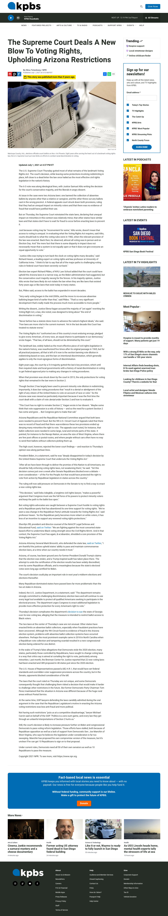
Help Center (94, 901)
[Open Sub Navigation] (28, 25)
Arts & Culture (64, 25)
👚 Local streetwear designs (139, 51)
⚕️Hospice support (135, 46)
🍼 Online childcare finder (138, 55)
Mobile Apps (60, 892)
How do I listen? (96, 892)
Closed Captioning (96, 879)
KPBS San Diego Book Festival (138, 251)
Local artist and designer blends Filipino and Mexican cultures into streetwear (140, 393)
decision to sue (75, 611)
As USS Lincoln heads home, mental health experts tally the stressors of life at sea (141, 848)
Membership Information (133, 883)
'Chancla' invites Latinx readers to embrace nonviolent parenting (140, 208)
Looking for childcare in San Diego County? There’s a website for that (140, 380)
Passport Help (95, 897)
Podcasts (97, 25)
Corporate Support (131, 875)
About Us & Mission (62, 875)
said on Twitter (44, 527)
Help (141, 25)
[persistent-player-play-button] (11, 18)
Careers (58, 883)
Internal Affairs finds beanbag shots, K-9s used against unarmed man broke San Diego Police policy (141, 368)
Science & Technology (92, 843)
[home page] (24, 6)
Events (130, 25)
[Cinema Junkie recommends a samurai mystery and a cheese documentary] (26, 829)
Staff (57, 906)
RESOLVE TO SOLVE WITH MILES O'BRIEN (139, 294)
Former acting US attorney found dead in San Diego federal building (62, 848)
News (24, 25)
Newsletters (60, 879)
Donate (84, 803)
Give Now (153, 6)
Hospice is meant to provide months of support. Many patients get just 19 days (141, 341)
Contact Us (94, 883)
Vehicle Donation (130, 897)
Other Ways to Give (131, 888)
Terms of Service (61, 910)
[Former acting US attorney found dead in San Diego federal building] (64, 829)
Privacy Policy (60, 901)
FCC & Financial (61, 888)
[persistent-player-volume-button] (18, 18)
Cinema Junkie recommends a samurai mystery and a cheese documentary (25, 848)
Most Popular (131, 306)
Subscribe (142, 147)
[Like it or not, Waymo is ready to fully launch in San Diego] (103, 829)
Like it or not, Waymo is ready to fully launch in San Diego (102, 847)
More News (14, 815)
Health (48, 843)
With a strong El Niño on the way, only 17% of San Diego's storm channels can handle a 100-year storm (141, 354)
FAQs (92, 888)
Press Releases (61, 897)
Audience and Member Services (101, 875)
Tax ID (126, 892)
